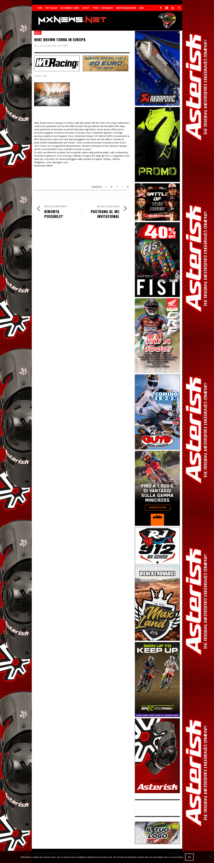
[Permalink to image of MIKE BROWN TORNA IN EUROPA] (52, 94)
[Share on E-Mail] (127, 186)
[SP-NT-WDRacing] (57, 63)
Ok (189, 857)
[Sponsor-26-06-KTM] (157, 487)
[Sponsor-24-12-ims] (157, 144)
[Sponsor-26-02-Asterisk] (157, 755)
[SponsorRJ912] (157, 545)
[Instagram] (167, 8)
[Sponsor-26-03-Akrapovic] (157, 68)
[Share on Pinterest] (117, 186)
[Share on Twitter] (111, 186)
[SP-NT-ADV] (157, 832)
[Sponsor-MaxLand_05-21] (157, 603)
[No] (210, 857)
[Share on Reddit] (122, 186)
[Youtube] (173, 8)
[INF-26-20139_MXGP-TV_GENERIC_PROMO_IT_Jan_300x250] (157, 201)
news (38, 32)
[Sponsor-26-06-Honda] (157, 335)
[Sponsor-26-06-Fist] (157, 259)
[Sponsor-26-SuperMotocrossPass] (157, 679)
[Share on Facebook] (106, 186)
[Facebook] (161, 8)
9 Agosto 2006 (40, 76)
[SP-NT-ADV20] (105, 63)
